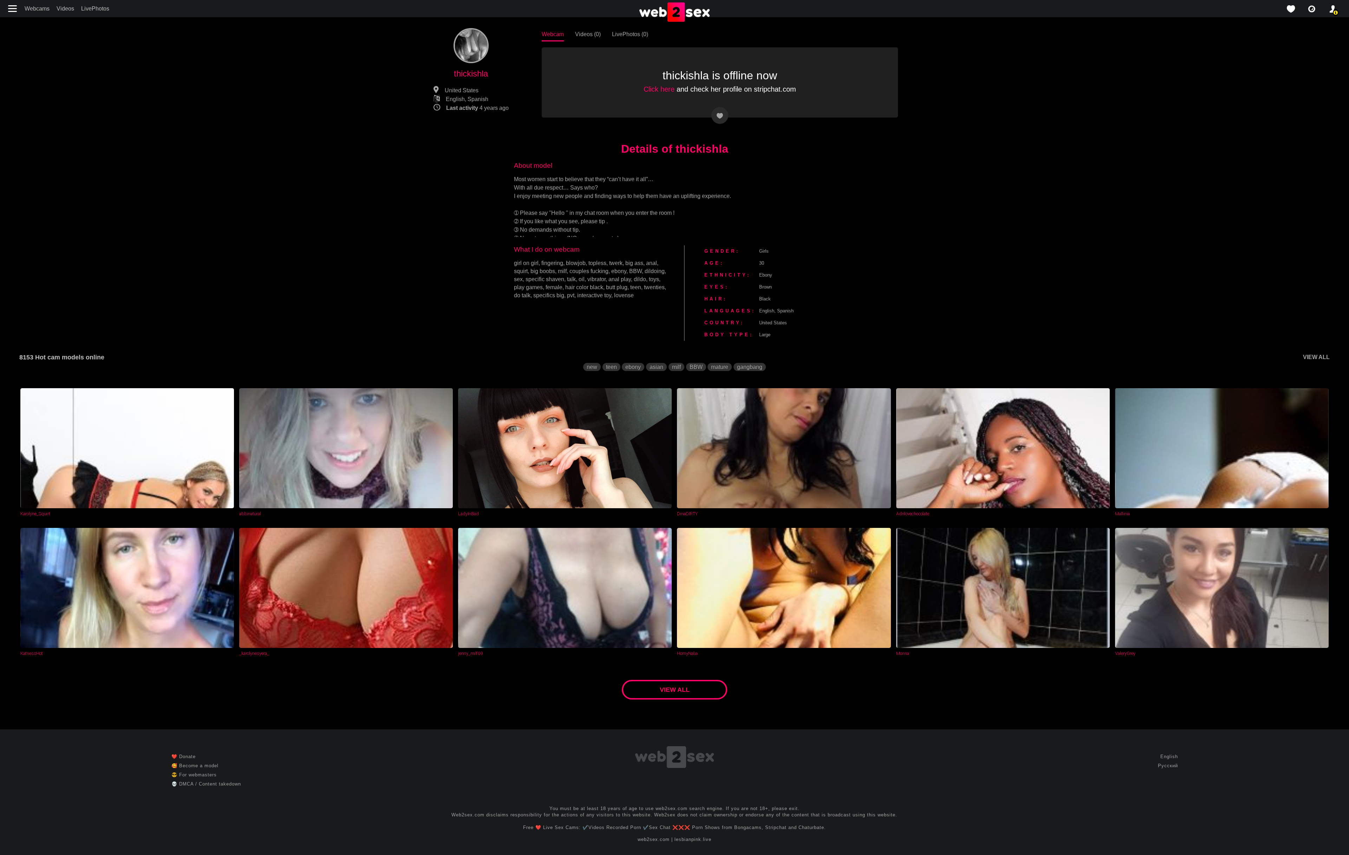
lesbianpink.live (692, 839)
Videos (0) (588, 34)
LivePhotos (95, 9)
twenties (654, 287)
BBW (635, 271)
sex (518, 279)
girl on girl (526, 263)
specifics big (548, 295)
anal (651, 263)
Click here (659, 89)
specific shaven (545, 279)
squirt (521, 271)
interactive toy (594, 295)
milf (562, 271)
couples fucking (588, 271)
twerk (616, 263)
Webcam (553, 34)
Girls (764, 251)
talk (571, 279)
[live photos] (1311, 9)
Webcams (37, 9)
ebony (618, 271)
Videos (65, 9)
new (592, 367)
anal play (619, 279)
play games (528, 287)
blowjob (576, 263)
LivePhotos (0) (630, 34)
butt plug (616, 287)
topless (597, 263)
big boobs (542, 271)
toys (654, 279)
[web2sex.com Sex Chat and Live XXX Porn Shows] (674, 12)
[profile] (1332, 9)
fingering (552, 263)
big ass (634, 263)
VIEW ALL (1316, 357)
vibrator (596, 279)
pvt (570, 295)
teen (635, 287)
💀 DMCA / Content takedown (206, 784)
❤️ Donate (183, 756)
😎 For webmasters (194, 774)
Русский (1168, 765)
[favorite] (1290, 9)
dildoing (655, 271)
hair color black (584, 287)
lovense (624, 295)
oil (582, 279)
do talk (522, 295)
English (1169, 756)
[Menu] (13, 8)
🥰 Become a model (195, 765)
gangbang (749, 367)
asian (656, 367)
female (554, 287)
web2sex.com (654, 839)
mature (719, 367)
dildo (640, 279)
